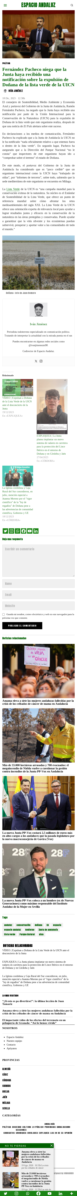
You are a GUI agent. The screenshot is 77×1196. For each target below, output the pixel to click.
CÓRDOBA (6, 1080)
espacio (57, 925)
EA (48, 925)
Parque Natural (27, 934)
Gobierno (29, 929)
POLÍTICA (6, 63)
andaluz (8, 925)
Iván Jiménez (15, 91)
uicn (41, 934)
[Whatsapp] (17, 531)
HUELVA (5, 1091)
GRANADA (6, 1086)
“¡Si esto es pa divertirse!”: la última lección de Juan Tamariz (33, 1003)
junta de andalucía (48, 929)
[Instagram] (41, 361)
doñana (38, 925)
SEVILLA (6, 1108)
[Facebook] (23, 531)
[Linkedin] (35, 531)
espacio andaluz (12, 929)
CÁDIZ (5, 1074)
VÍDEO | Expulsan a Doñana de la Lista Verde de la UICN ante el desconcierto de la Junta (35, 952)
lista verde (9, 934)
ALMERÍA (6, 1069)
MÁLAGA (6, 1103)
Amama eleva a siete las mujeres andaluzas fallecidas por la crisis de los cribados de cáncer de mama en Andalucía (38, 702)
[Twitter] (36, 361)
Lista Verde (13, 189)
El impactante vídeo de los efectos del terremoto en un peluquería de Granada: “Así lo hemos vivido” (34, 1022)
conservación (23, 925)
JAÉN (4, 1097)
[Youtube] (29, 531)
